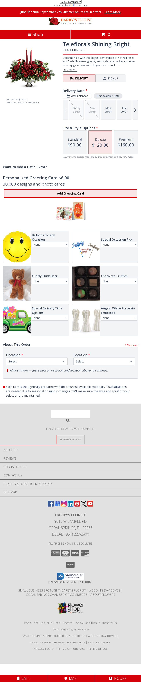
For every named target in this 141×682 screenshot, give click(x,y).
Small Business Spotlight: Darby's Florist (52, 590)
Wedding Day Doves (105, 590)
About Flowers (103, 594)
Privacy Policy (44, 648)
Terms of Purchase (71, 648)
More (68, 69)
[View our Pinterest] (77, 505)
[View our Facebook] (51, 505)
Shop (38, 34)
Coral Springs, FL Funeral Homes (48, 623)
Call (25, 678)
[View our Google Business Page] (57, 505)
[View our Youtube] (90, 505)
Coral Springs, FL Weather (70, 629)
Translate (81, 5)
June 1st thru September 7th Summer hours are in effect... (70, 12)
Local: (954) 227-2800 (70, 534)
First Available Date (108, 96)
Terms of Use (98, 648)
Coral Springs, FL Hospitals (96, 623)
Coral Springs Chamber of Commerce (57, 594)
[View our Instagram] (64, 505)
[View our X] (84, 505)
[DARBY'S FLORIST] (70, 24)
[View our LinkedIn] (70, 505)
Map (72, 678)
